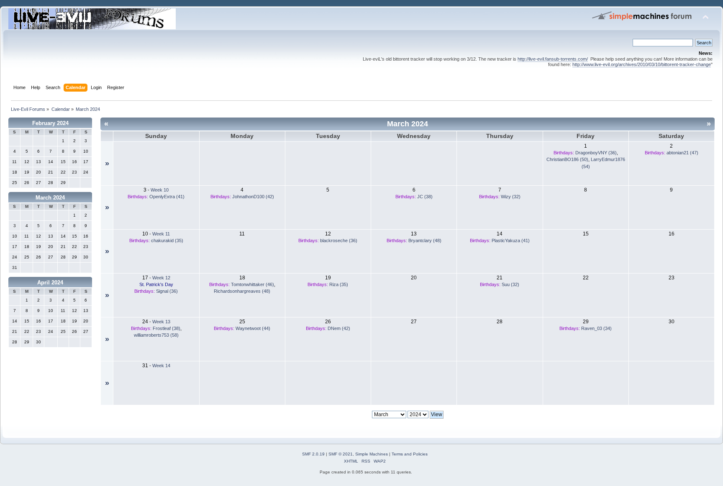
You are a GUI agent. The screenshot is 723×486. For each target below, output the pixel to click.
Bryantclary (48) (424, 240)
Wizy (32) (510, 196)
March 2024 (50, 197)
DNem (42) (339, 328)
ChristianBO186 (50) (567, 159)
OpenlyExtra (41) (167, 196)
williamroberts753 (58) (156, 335)
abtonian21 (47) (682, 152)
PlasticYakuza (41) (511, 240)
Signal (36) (167, 291)
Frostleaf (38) (166, 328)
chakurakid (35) (167, 240)
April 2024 (50, 282)
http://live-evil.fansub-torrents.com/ (553, 58)
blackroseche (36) (338, 240)
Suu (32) (510, 284)
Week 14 (161, 365)
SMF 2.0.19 (313, 454)
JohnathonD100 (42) (253, 196)
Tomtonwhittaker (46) (252, 284)
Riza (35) (338, 284)
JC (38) (425, 196)
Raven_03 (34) (596, 328)
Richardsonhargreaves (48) (242, 291)
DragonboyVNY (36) (596, 152)
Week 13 (161, 321)
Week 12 (161, 277)
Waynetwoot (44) (253, 328)
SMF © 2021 (340, 454)
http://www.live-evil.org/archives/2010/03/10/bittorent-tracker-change (641, 64)
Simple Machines (371, 454)
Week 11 (161, 233)
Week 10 (160, 189)
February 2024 (50, 123)
